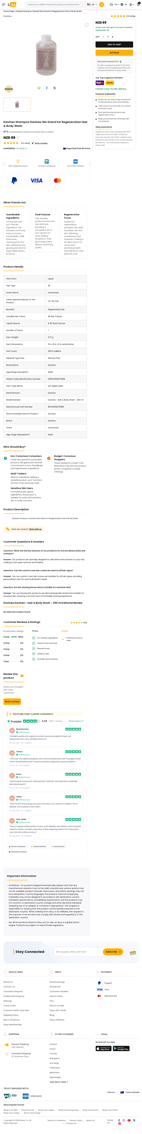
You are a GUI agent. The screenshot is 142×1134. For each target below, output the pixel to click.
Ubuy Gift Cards (58, 1010)
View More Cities (58, 1082)
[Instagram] (123, 1120)
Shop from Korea (90, 1110)
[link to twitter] (54, 88)
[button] (114, 4)
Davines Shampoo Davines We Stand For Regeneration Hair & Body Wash (49, 11)
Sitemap (7, 1001)
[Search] (101, 4)
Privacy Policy (76, 1120)
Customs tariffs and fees (16, 1010)
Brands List (55, 986)
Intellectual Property (13, 996)
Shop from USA (10, 1110)
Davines (7, 16)
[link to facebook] (47, 88)
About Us (8, 982)
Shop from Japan (46, 1110)
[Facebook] (119, 1120)
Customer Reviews (59, 991)
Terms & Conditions (56, 1120)
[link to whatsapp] (39, 88)
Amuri (52, 1048)
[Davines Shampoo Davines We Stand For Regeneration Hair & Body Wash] (47, 56)
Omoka (53, 1053)
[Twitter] (134, 1120)
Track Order (9, 1005)
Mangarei (54, 1058)
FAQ (52, 1001)
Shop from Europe (32, 1113)
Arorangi (54, 1063)
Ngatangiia (55, 1077)
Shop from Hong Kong (68, 1110)
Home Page (8, 11)
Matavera (54, 1072)
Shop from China (110, 1110)
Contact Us (9, 986)
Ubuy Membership (12, 1024)
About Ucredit (57, 1005)
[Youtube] (129, 1120)
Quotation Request (13, 991)
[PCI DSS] (10, 1096)
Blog (52, 1015)
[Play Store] (121, 1049)
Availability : (9, 148)
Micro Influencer (11, 1019)
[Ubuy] (12, 4)
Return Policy (56, 996)
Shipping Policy (10, 1015)
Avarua (53, 1044)
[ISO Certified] (31, 1096)
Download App (57, 982)
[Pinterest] (119, 1123)
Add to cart (114, 44)
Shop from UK (27, 1110)
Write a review (12, 701)
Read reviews (75, 721)
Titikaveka (55, 1067)
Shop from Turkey (11, 1113)
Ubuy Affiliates (57, 1019)
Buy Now (114, 52)
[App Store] (104, 1049)
